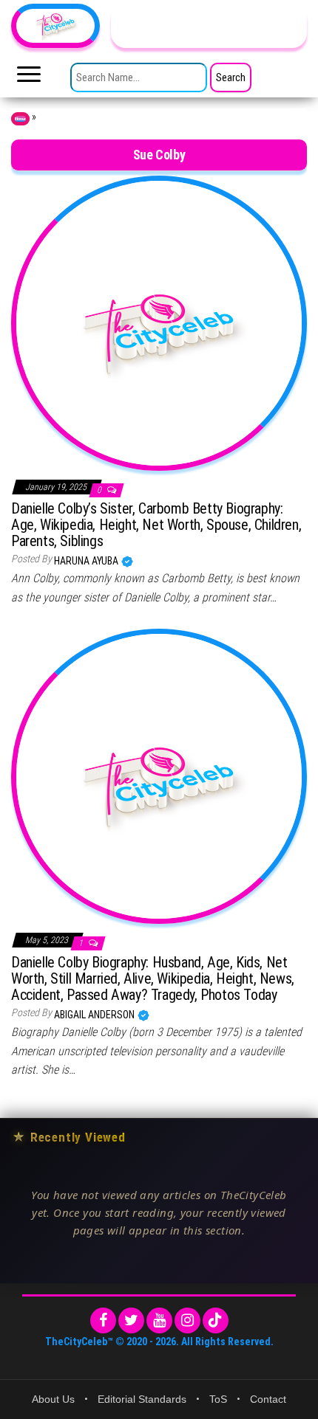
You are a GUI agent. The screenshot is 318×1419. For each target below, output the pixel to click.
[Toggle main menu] (29, 78)
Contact (268, 1399)
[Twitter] (131, 1320)
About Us (53, 1399)
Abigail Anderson (95, 1015)
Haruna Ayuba (87, 561)
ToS (218, 1399)
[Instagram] (187, 1320)
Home (20, 119)
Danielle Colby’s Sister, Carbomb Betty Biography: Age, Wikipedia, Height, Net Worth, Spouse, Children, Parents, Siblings (156, 525)
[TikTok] (216, 1320)
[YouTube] (159, 1320)
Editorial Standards (142, 1399)
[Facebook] (103, 1320)
